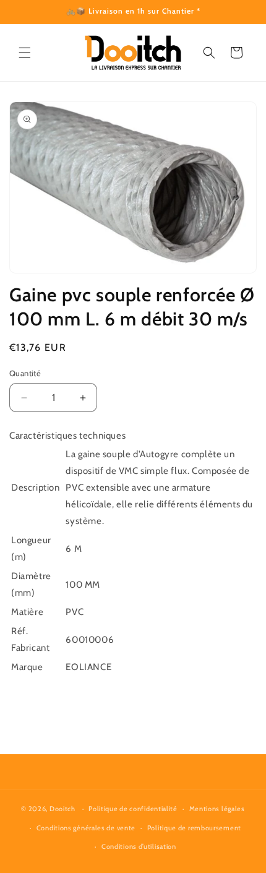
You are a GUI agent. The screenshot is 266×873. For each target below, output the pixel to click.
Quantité (25, 373)
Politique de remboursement (194, 828)
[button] (24, 52)
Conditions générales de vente (85, 828)
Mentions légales (217, 808)
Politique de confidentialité (133, 808)
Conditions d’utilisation (138, 846)
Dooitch (62, 808)
